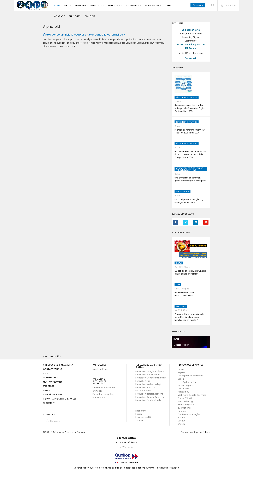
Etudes (138, 414)
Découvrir (191, 58)
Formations (152, 5)
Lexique (182, 420)
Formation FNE (142, 380)
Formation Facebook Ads (148, 400)
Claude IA (90, 16)
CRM (178, 284)
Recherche (141, 410)
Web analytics (182, 191)
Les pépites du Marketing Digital (190, 377)
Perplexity (75, 16)
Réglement (49, 403)
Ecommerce (132, 5)
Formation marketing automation (103, 396)
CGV (45, 373)
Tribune (139, 420)
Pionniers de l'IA (143, 417)
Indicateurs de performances (59, 399)
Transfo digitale (186, 404)
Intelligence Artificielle (88, 5)
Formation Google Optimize (149, 397)
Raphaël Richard (52, 395)
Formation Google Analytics (149, 371)
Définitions (183, 388)
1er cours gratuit (186, 385)
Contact (59, 16)
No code (182, 411)
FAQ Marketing (185, 401)
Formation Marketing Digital (149, 384)
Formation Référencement (149, 393)
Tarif (168, 5)
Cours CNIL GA (185, 398)
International (184, 407)
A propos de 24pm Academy (58, 365)
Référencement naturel (186, 97)
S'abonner (48, 386)
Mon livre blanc (100, 369)
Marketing (114, 5)
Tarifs (46, 390)
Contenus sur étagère (189, 414)
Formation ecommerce (147, 374)
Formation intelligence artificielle (104, 389)
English (181, 423)
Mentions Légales (52, 382)
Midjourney (183, 391)
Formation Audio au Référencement (145, 389)
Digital (179, 263)
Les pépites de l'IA (187, 382)
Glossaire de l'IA (181, 344)
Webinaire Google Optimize (192, 395)
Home (57, 5)
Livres (176, 338)
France (181, 417)
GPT (66, 5)
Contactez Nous (52, 369)
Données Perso (51, 378)
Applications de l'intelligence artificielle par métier (189, 169)
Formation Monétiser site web (150, 377)
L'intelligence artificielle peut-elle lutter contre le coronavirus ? (84, 34)
